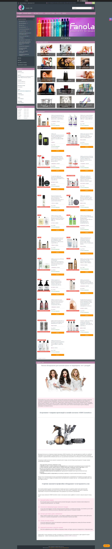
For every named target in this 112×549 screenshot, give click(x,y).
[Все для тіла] (85, 50)
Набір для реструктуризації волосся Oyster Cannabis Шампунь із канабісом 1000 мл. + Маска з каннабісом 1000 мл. (57, 137)
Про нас (64, 13)
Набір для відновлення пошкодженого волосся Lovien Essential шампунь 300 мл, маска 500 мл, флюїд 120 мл (57, 159)
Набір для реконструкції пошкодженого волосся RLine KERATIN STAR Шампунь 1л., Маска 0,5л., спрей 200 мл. (57, 240)
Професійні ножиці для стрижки (24, 55)
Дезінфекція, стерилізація (45, 93)
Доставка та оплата (38, 13)
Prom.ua (62, 546)
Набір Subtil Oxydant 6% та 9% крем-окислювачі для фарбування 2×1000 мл (57, 322)
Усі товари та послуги (41, 358)
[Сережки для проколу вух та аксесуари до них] (46, 76)
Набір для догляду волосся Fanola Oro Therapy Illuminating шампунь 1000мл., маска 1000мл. (86, 260)
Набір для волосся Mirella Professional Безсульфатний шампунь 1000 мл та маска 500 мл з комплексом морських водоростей (57, 262)
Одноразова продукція (84, 93)
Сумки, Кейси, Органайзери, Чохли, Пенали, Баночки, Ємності (65, 92)
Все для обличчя (64, 54)
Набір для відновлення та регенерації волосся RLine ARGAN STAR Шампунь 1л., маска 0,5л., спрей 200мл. (57, 117)
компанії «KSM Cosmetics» (70, 535)
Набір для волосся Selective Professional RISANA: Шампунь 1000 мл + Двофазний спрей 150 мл (86, 281)
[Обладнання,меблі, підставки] (46, 102)
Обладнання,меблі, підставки (23, 48)
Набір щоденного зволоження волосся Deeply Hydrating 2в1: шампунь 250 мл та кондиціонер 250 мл (56, 282)
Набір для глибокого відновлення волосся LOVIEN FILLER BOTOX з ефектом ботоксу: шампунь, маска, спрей (86, 178)
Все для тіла (84, 54)
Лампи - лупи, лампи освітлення (23, 52)
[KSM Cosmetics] (21, 8)
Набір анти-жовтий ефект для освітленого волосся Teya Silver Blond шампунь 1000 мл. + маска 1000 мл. (86, 117)
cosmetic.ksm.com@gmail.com (25, 90)
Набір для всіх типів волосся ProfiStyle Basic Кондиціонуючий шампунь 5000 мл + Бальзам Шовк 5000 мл (57, 218)
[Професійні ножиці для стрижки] (85, 102)
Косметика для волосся (64, 67)
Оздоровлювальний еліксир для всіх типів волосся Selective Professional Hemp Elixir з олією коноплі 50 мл (57, 198)
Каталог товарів (27, 13)
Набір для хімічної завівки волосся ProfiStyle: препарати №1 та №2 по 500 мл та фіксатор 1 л (86, 135)
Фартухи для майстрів (65, 80)
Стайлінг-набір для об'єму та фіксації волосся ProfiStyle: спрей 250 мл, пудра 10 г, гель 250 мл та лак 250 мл (86, 323)
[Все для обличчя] (66, 50)
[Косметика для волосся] (66, 63)
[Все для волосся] (46, 63)
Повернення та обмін (50, 13)
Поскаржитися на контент (54, 547)
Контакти (58, 13)
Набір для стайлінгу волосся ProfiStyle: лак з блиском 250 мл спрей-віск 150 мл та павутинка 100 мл (86, 198)
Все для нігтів (45, 54)
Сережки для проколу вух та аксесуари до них (25, 33)
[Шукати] (93, 8)
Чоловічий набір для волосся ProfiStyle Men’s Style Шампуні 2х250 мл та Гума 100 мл (57, 177)
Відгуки (19, 60)
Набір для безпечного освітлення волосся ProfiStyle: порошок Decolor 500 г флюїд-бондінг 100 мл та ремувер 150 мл (86, 241)
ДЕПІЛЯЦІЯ (84, 80)
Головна (20, 13)
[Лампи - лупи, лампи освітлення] (66, 102)
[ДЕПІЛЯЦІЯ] (85, 76)
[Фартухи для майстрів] (66, 76)
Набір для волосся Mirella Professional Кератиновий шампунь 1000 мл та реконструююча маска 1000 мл (86, 159)
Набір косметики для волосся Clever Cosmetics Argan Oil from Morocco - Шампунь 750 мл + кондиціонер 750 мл (57, 302)
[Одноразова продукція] (85, 89)
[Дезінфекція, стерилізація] (46, 89)
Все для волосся (45, 67)
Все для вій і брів (84, 67)
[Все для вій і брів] (85, 63)
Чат (107, 545)
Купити (57, 128)
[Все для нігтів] (46, 50)
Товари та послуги (22, 19)
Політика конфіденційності (64, 547)
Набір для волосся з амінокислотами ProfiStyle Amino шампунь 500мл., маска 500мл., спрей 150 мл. (57, 343)
